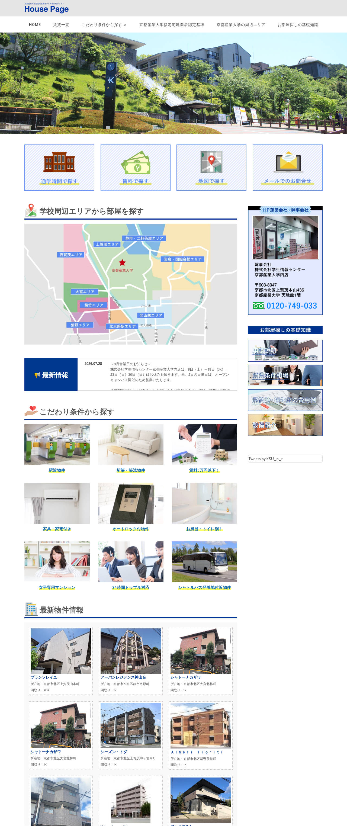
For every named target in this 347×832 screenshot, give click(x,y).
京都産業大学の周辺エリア (241, 25)
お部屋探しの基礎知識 (298, 25)
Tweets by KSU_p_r (265, 458)
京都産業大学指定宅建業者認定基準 (171, 25)
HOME (35, 25)
